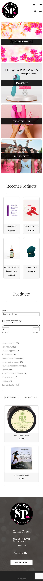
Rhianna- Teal (31, 267)
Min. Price (5, 332)
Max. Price (36, 332)
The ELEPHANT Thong (31, 226)
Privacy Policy (22, 579)
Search (5, 310)
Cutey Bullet (11, 226)
